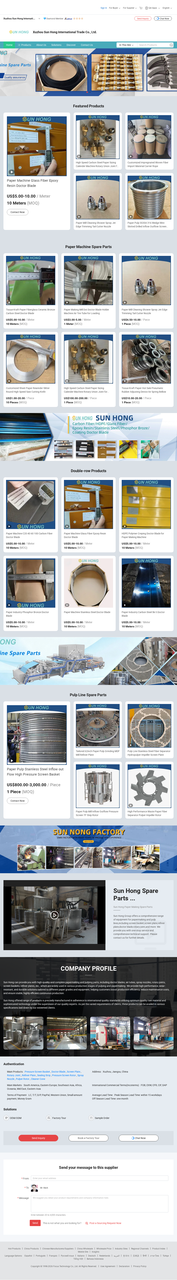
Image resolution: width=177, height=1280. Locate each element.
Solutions (56, 45)
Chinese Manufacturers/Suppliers (57, 1248)
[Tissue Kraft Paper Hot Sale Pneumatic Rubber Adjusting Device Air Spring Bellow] (146, 359)
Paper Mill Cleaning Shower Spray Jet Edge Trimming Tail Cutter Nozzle (96, 224)
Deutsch (92, 1255)
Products (26, 45)
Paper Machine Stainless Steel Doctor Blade (87, 612)
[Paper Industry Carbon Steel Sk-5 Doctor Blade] (146, 583)
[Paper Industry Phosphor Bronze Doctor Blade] (30, 583)
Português (40, 1255)
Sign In (104, 7)
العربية (116, 1255)
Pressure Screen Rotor (64, 1075)
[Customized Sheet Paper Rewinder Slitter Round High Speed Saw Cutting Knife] (30, 359)
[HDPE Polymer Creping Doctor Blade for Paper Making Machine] (146, 504)
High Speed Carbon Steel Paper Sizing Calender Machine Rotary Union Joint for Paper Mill (97, 164)
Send (35, 1223)
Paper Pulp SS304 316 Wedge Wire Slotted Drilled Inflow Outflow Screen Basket (147, 224)
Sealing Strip (43, 1075)
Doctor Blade (58, 1071)
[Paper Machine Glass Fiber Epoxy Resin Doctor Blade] (88, 504)
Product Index (158, 1248)
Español (28, 1255)
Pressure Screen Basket (37, 1071)
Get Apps (152, 7)
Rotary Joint (13, 1075)
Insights (95, 1251)
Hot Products (14, 1248)
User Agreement (107, 1266)
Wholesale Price (103, 1248)
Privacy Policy (139, 1266)
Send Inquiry (143, 18)
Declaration (124, 1266)
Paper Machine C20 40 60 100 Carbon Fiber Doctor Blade (29, 535)
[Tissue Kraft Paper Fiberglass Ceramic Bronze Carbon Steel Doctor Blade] (30, 280)
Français (53, 1255)
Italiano (81, 1255)
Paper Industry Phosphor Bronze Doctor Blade (27, 613)
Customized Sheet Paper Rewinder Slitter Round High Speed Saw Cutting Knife (28, 389)
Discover (71, 45)
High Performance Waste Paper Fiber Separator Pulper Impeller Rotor (147, 813)
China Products (31, 1248)
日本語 (136, 1255)
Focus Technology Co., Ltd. (66, 1266)
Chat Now (164, 18)
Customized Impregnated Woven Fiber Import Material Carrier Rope (148, 164)
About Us (41, 45)
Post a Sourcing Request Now (103, 1223)
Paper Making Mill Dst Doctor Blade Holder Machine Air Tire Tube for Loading (86, 311)
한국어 (126, 1255)
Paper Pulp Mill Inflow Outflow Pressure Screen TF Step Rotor (97, 813)
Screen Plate (73, 1071)
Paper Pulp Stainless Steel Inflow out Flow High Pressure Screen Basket (35, 772)
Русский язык (67, 1255)
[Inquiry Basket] (141, 7)
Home (9, 45)
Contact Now (18, 212)
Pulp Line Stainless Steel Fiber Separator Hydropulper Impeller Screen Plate (149, 752)
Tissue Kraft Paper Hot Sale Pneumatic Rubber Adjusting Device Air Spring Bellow (144, 389)
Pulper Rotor (22, 1078)
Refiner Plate (29, 1075)
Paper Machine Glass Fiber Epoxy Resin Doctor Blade (32, 183)
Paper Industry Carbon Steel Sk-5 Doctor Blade (143, 613)
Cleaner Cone (38, 1078)
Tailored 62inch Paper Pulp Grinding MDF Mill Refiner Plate (98, 752)
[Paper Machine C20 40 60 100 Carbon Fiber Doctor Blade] (30, 504)
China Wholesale (85, 1248)
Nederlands (104, 1255)
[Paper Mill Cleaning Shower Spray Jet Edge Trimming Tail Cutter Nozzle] (146, 280)
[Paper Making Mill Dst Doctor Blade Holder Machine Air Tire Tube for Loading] (88, 280)
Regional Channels (140, 1248)
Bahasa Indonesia (95, 1258)
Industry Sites (121, 1248)
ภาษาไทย (154, 1255)
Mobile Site (83, 1251)
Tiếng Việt (78, 1258)
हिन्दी (145, 1255)
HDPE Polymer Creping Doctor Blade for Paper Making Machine (143, 535)
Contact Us (87, 45)
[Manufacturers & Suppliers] (25, 7)
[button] (87, 92)
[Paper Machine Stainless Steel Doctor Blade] (88, 583)
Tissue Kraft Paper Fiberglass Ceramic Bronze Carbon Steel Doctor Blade (30, 311)
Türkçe (166, 1255)
